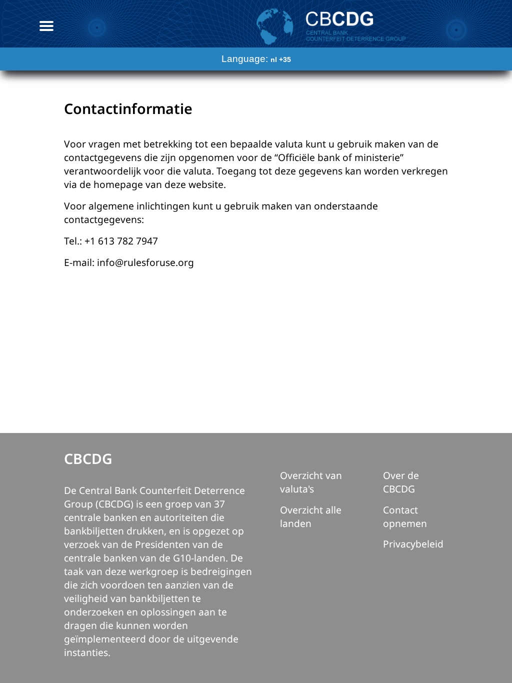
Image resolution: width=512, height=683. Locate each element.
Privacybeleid (413, 543)
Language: (256, 59)
